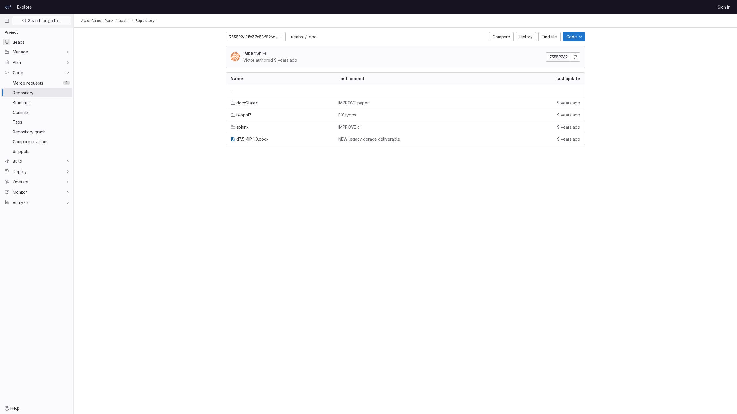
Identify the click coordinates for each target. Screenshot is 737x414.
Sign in (724, 7)
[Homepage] (7, 7)
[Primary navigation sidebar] (7, 20)
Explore (24, 7)
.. (231, 90)
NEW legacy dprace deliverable (369, 139)
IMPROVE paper (353, 102)
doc (312, 36)
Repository (145, 20)
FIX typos (347, 114)
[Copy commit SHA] (575, 57)
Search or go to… (44, 20)
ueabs (297, 36)
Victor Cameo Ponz (97, 20)
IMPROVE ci (254, 53)
